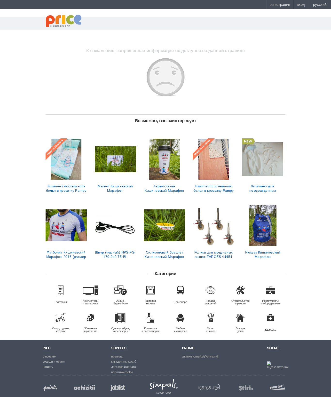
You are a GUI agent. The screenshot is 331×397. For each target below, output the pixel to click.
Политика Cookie (122, 372)
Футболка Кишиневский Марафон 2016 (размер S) (66, 254)
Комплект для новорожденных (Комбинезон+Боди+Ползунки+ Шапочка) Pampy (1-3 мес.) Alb (262, 188)
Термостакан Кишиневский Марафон (164, 188)
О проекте (49, 356)
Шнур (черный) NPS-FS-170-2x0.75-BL (115, 254)
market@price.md (206, 356)
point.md (50, 388)
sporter (276, 387)
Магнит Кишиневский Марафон (115, 188)
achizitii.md (84, 387)
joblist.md (117, 388)
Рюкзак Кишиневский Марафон (262, 254)
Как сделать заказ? (123, 361)
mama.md (209, 387)
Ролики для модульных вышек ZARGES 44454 (213, 254)
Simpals (164, 384)
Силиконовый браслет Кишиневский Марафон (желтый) (164, 254)
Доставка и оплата (123, 367)
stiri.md (246, 388)
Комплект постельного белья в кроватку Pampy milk (213, 188)
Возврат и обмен (54, 361)
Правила (117, 356)
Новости (48, 367)
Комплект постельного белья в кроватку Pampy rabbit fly (66, 188)
